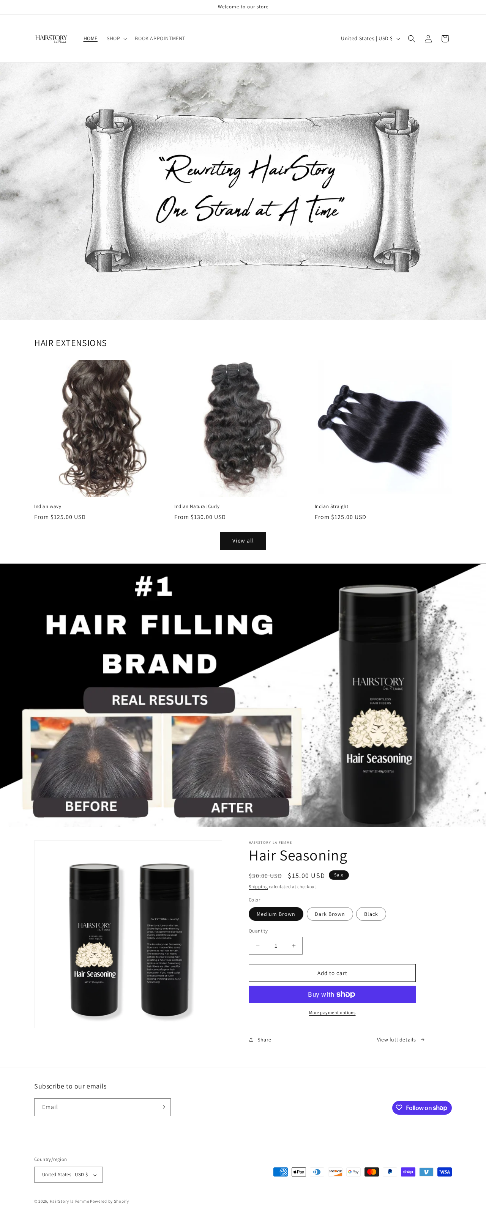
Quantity (258, 931)
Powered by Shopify (109, 1201)
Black (371, 914)
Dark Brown (330, 914)
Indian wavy (48, 506)
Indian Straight (332, 506)
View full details (396, 1039)
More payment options (332, 1012)
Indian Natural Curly (196, 506)
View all (243, 540)
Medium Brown (276, 914)
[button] (116, 38)
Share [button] (264, 1039)
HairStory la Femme (69, 1201)
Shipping (258, 886)
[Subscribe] (162, 1107)
